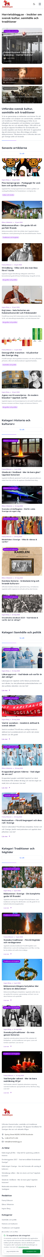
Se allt (22, 154)
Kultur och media (8, 195)
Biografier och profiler (11, 70)
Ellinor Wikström (7, 222)
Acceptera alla (31, 1251)
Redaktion (7, 1195)
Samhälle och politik (11, 31)
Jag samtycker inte (13, 1251)
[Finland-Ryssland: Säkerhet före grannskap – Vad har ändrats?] (22, 46)
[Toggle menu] (39, 4)
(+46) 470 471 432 (11, 1138)
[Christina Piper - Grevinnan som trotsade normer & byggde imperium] (22, 76)
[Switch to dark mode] (34, 4)
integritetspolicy (23, 1247)
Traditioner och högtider (11, 237)
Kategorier (7, 1215)
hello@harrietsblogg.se (13, 1142)
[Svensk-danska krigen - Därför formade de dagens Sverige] (22, 94)
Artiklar (6, 1148)
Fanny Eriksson (7, 265)
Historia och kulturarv (10, 88)
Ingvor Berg (5, 180)
